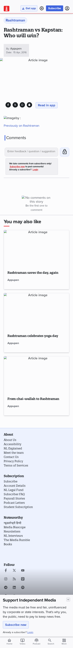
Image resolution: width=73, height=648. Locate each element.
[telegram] (5, 588)
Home (9, 641)
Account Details (15, 485)
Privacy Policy (13, 461)
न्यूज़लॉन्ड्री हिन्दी (12, 523)
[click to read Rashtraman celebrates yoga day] (36, 311)
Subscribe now (15, 625)
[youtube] (22, 571)
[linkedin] (14, 588)
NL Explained (13, 448)
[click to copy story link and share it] (29, 105)
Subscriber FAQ (14, 494)
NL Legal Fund (13, 490)
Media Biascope (15, 527)
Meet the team (14, 452)
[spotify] (22, 588)
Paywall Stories (14, 498)
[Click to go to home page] (6, 8)
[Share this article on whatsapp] (22, 105)
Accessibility (12, 444)
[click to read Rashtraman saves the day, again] (36, 248)
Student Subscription (18, 507)
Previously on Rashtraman (21, 126)
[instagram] (5, 579)
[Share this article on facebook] (8, 105)
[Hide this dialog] (68, 600)
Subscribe (54, 8)
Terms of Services (16, 465)
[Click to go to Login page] (67, 8)
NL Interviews (13, 535)
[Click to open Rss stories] (14, 579)
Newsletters (12, 531)
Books (8, 544)
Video (22, 641)
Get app (31, 8)
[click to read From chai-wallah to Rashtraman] (36, 374)
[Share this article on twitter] (15, 105)
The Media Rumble (17, 540)
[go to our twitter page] (14, 571)
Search (51, 643)
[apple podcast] (22, 579)
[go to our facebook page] (5, 571)
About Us (10, 440)
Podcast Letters (14, 502)
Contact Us (11, 457)
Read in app (46, 105)
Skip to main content (20, 24)
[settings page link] (42, 8)
